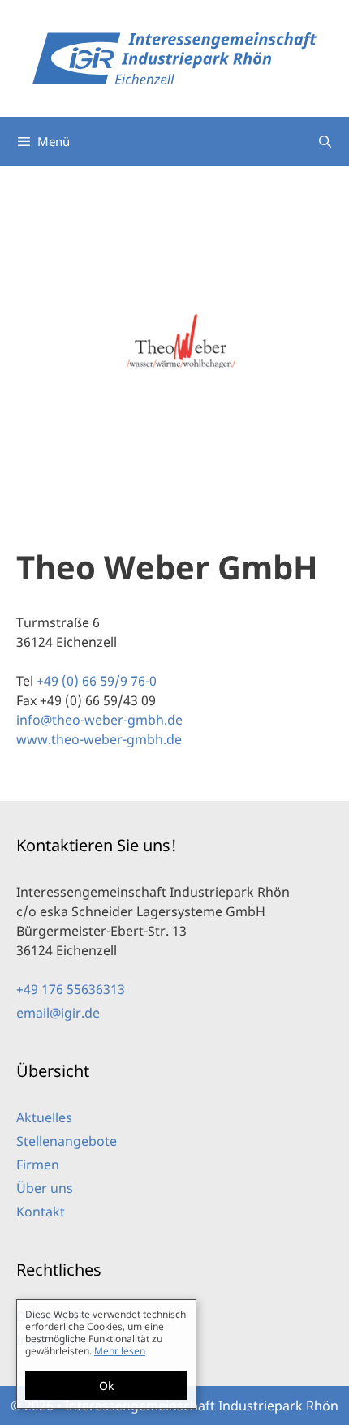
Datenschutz (55, 1316)
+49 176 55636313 (70, 989)
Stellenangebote (66, 1141)
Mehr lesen (119, 1390)
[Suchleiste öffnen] (325, 141)
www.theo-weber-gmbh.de (99, 739)
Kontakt (40, 1212)
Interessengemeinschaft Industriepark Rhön (201, 1405)
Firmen (37, 1164)
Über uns (44, 1188)
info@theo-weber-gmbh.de (99, 720)
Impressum (51, 1340)
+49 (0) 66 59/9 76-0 (97, 681)
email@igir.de (58, 1013)
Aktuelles (44, 1117)
